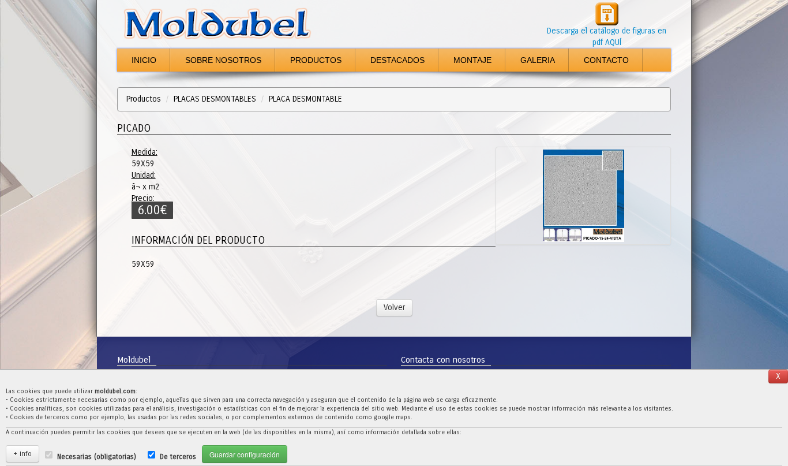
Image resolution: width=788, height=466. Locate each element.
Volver (394, 307)
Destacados (397, 60)
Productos (316, 60)
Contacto (606, 60)
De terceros (178, 457)
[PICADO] (583, 196)
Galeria (537, 60)
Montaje (472, 60)
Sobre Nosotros (223, 60)
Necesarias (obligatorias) (96, 457)
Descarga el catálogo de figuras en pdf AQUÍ (606, 36)
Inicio (144, 60)
